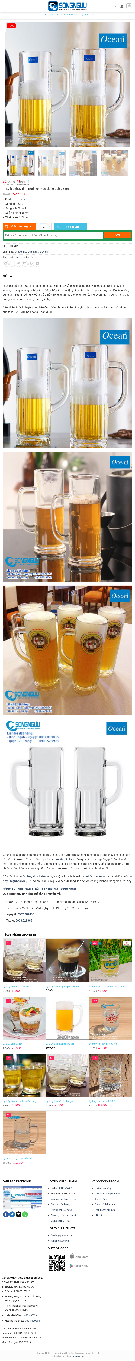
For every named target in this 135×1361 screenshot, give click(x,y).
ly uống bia (13, 257)
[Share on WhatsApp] (6, 264)
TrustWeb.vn (78, 1356)
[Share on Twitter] (18, 264)
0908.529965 (32, 1320)
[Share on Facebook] (12, 264)
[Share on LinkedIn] (37, 264)
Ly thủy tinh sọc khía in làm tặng (19, 1101)
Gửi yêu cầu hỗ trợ (60, 1204)
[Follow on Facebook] (6, 1214)
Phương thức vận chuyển (64, 1215)
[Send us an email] (18, 1214)
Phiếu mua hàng (103, 1188)
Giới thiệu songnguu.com (108, 1193)
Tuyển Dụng (101, 1199)
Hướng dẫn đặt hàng (61, 1210)
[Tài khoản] (122, 6)
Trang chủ (47, 14)
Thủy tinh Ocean (28, 257)
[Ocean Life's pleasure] (9, 182)
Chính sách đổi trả (60, 1221)
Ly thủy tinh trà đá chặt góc (60, 1101)
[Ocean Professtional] (22, 182)
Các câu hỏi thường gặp (63, 1199)
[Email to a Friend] (25, 264)
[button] (5, 6)
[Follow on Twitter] (12, 1214)
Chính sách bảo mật (105, 1204)
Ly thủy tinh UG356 (12, 1043)
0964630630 (30, 1315)
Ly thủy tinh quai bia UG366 (60, 1043)
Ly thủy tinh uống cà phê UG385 (62, 986)
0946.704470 (65, 1188)
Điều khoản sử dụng (105, 1210)
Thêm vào (73, 226)
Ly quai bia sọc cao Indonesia (18, 1158)
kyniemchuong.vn (60, 1240)
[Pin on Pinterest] (31, 264)
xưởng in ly (10, 290)
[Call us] (25, 1214)
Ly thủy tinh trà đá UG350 (102, 1101)
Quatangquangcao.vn (61, 1235)
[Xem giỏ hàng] (129, 6)
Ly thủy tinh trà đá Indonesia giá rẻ (106, 986)
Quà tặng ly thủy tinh (66, 14)
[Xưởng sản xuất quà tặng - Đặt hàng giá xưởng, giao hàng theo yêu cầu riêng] (67, 6)
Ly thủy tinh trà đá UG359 (16, 986)
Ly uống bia (87, 14)
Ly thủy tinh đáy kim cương (103, 1043)
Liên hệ (98, 1215)
